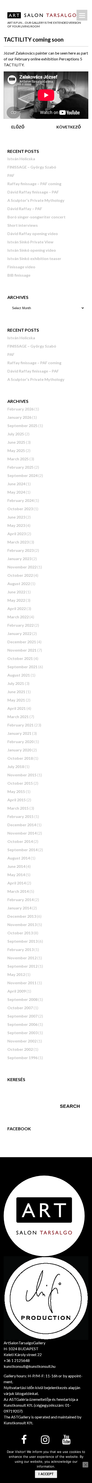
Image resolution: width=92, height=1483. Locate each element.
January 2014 (19, 908)
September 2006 (22, 1024)
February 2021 (20, 725)
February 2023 (20, 550)
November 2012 (22, 957)
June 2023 (16, 517)
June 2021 (16, 691)
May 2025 (16, 450)
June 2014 (16, 866)
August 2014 (18, 858)
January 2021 (19, 733)
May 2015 (16, 791)
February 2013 (20, 949)
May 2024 (16, 492)
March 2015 (18, 808)
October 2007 (20, 1007)
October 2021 (20, 658)
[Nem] (85, 1465)
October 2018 (20, 758)
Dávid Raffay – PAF (24, 208)
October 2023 (20, 508)
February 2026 (20, 409)
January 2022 (19, 633)
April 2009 (16, 991)
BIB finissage (18, 275)
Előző (17, 127)
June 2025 (16, 442)
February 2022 (20, 625)
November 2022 (22, 567)
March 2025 (18, 458)
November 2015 (22, 774)
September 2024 (22, 475)
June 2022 (16, 591)
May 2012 (16, 974)
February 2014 (20, 899)
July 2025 (15, 433)
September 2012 (22, 966)
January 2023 (19, 558)
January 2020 (19, 749)
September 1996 (22, 1057)
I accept (46, 1474)
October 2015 (20, 783)
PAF (10, 175)
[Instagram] (45, 1440)
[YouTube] (66, 1440)
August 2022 (18, 583)
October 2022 (20, 575)
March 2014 (18, 891)
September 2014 (22, 849)
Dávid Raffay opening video (32, 233)
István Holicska (21, 158)
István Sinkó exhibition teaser (34, 258)
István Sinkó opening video (31, 250)
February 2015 (20, 816)
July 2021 (15, 683)
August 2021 (18, 675)
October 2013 (20, 932)
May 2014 (16, 874)
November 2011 (22, 982)
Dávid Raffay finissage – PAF (33, 192)
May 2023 (16, 525)
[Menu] (82, 15)
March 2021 (18, 716)
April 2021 (16, 708)
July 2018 (15, 766)
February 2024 (20, 500)
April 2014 (16, 883)
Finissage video (21, 266)
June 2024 (16, 483)
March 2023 (18, 542)
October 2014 (20, 841)
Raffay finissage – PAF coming (34, 183)
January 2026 (19, 417)
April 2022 (16, 608)
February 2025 (20, 467)
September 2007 (22, 1016)
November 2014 (22, 833)
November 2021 (22, 650)
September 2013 (22, 941)
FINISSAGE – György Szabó (31, 167)
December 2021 (21, 641)
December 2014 (21, 824)
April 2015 (16, 799)
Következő (68, 127)
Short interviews (22, 225)
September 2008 (22, 999)
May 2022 (16, 600)
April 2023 (16, 533)
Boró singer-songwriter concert (36, 217)
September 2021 (22, 666)
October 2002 (20, 1049)
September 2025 (22, 425)
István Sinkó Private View (30, 241)
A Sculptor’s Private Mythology (36, 200)
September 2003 (22, 1032)
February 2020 (20, 741)
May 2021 (16, 700)
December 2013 (21, 916)
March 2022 (18, 616)
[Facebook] (24, 1440)
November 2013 (22, 924)
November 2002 (22, 1041)
